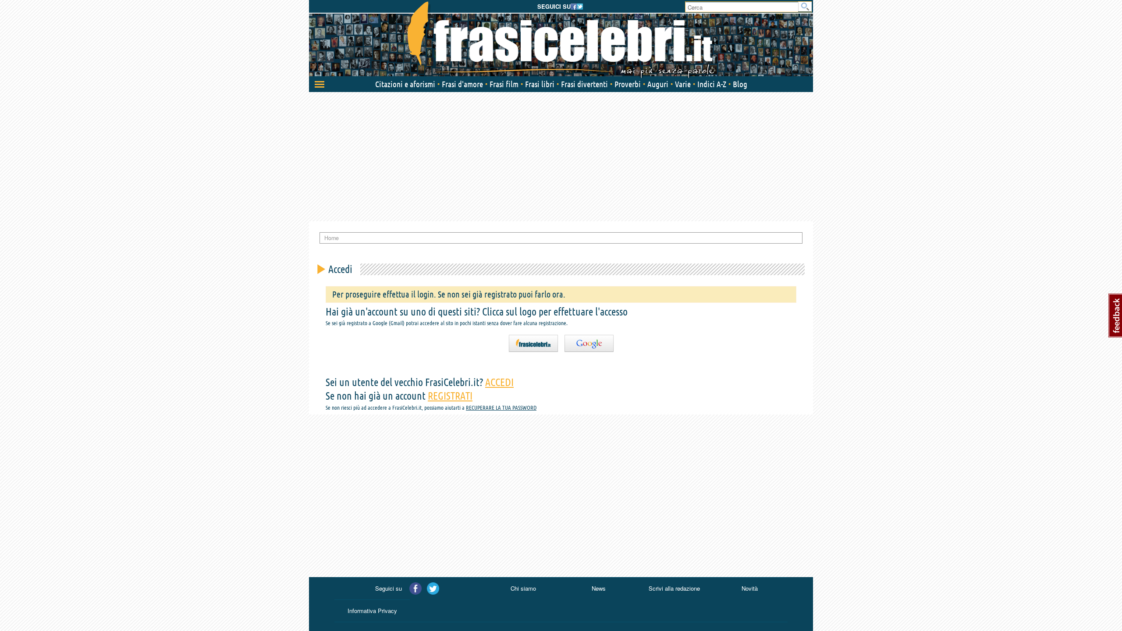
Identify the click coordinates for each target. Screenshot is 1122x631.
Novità (750, 588)
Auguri (657, 84)
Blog (740, 84)
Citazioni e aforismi (405, 84)
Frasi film (504, 84)
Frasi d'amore (462, 84)
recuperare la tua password (501, 407)
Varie (683, 84)
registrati (450, 396)
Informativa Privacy (372, 610)
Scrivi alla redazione (674, 588)
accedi (499, 382)
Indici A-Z (711, 84)
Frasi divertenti (584, 84)
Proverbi (627, 84)
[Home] (561, 39)
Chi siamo (523, 588)
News (599, 588)
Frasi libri (539, 84)
